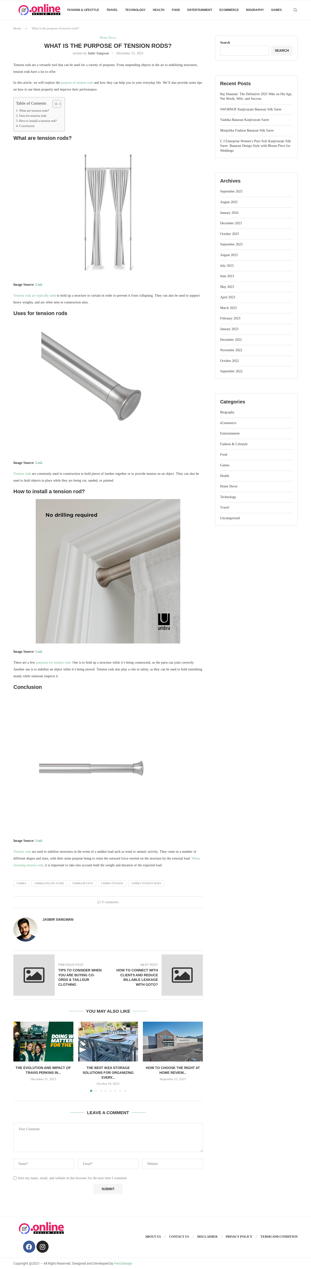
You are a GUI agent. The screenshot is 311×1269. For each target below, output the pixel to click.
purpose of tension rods (77, 82)
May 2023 (227, 287)
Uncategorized (230, 518)
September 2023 (231, 244)
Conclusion (27, 126)
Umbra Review (82, 883)
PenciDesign (123, 1263)
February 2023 (230, 318)
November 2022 (231, 350)
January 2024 (229, 213)
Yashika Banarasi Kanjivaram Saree (244, 120)
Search (225, 42)
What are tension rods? (34, 110)
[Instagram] (42, 1247)
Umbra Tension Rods (146, 883)
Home (17, 28)
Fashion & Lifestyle (83, 10)
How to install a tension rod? (38, 121)
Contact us (179, 1236)
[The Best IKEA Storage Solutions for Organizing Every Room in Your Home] (108, 1041)
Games (276, 10)
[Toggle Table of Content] (54, 104)
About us (153, 1236)
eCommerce (229, 10)
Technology (135, 10)
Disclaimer (207, 1236)
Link (39, 284)
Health (158, 10)
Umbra (21, 883)
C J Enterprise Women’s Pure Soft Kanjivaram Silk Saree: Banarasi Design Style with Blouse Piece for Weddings (255, 145)
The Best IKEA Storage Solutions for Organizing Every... (108, 1072)
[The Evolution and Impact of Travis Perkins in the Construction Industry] (43, 1041)
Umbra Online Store (49, 883)
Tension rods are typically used (34, 295)
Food (176, 10)
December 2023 (231, 223)
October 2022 (229, 361)
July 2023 (226, 265)
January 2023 (229, 329)
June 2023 (227, 276)
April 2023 (227, 297)
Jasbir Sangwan (98, 53)
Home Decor (229, 486)
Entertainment (199, 10)
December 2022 (231, 340)
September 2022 (231, 371)
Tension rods (22, 474)
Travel (112, 10)
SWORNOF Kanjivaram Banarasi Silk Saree (250, 109)
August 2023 (229, 255)
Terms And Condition (279, 1236)
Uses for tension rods (32, 115)
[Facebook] (29, 1247)
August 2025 (229, 202)
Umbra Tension (112, 883)
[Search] (295, 10)
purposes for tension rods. (53, 662)
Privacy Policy (239, 1236)
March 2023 (228, 308)
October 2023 (229, 234)
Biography (255, 10)
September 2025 (231, 191)
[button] (20, 1056)
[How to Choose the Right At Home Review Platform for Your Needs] (173, 1041)
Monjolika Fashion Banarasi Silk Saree (247, 130)
